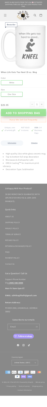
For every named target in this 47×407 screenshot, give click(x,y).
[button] (5, 15)
